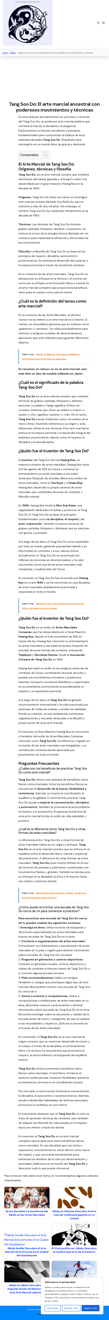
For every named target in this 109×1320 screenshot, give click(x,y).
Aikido (13, 53)
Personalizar (52, 1308)
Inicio (5, 53)
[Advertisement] (54, 79)
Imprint (40, 1314)
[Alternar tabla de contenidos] (43, 154)
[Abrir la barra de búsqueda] (98, 22)
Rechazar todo (71, 1308)
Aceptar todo (90, 1308)
